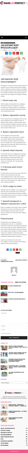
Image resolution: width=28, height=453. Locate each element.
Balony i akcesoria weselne (8, 428)
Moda (2, 42)
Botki (2, 439)
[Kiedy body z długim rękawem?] (4, 294)
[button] (26, 37)
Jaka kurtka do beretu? (21, 260)
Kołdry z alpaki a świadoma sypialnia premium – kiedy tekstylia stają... (18, 347)
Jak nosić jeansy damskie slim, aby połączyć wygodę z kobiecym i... (18, 353)
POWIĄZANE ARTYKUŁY (7, 282)
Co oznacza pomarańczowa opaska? (7, 260)
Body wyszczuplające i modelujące (9, 42)
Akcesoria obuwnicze (6, 434)
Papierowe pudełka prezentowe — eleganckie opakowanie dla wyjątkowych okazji (17, 360)
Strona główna (3, 40)
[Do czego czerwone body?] (4, 287)
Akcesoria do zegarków (7, 441)
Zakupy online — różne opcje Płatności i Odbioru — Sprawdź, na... (18, 405)
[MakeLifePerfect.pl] (14, 3)
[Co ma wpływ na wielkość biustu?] (4, 300)
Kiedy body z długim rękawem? (16, 292)
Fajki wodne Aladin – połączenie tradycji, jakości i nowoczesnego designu (17, 367)
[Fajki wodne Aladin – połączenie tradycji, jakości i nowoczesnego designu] (4, 367)
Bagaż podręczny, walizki (7, 437)
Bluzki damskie (4, 443)
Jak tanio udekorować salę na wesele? (16, 373)
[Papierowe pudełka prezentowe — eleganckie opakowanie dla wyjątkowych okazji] (4, 361)
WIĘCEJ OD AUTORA (20, 282)
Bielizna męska (4, 445)
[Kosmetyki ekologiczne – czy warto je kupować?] (4, 413)
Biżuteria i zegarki (5, 430)
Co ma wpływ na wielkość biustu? (16, 299)
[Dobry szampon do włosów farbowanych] (4, 419)
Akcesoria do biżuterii (6, 432)
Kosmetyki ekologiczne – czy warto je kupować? (18, 412)
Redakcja (5, 50)
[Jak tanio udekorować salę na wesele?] (4, 374)
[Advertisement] (14, 21)
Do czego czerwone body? (14, 286)
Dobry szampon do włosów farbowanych (15, 418)
